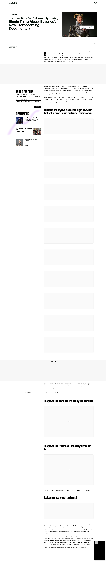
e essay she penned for (70, 524)
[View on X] (69, 126)
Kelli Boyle (13, 46)
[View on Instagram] (68, 421)
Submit (37, 106)
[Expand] (96, 542)
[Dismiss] (104, 542)
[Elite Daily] (13, 2)
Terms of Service (35, 101)
